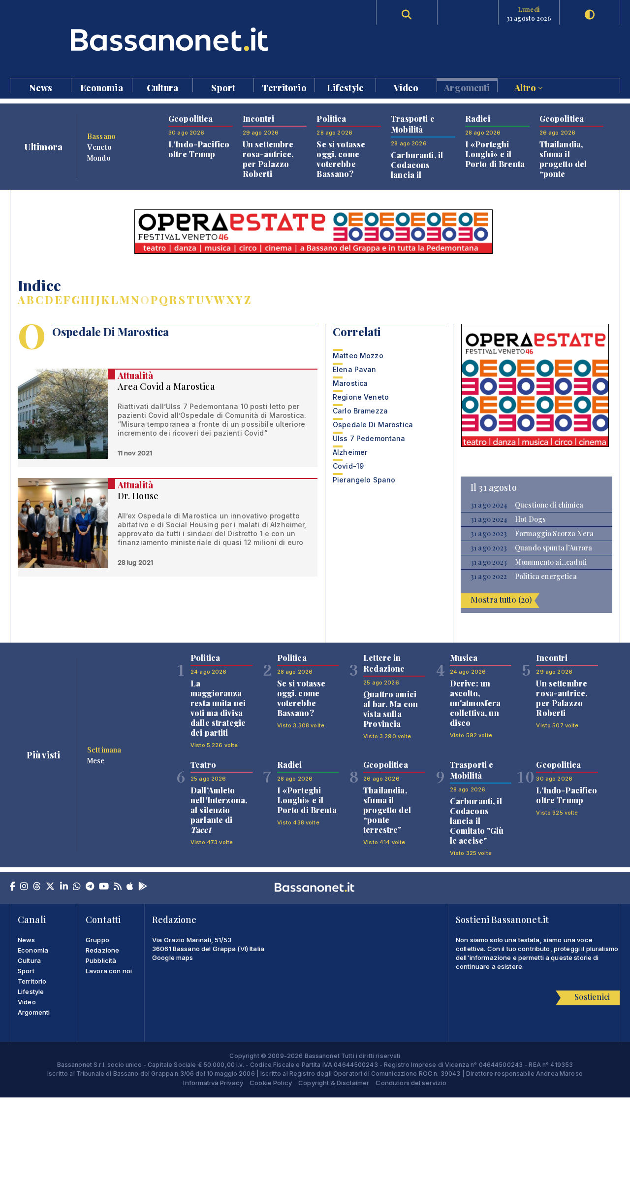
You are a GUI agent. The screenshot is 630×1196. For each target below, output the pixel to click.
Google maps (172, 957)
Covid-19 (348, 466)
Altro (526, 87)
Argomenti (467, 87)
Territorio (284, 87)
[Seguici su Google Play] (142, 887)
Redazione (102, 950)
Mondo (99, 158)
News (41, 87)
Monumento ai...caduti (551, 562)
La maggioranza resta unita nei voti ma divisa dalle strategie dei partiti (218, 708)
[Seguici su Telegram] (90, 887)
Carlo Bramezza (360, 411)
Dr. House (138, 496)
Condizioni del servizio (411, 1083)
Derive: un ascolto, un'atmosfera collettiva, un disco (475, 703)
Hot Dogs (530, 519)
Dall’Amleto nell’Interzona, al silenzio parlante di (218, 810)
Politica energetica (546, 576)
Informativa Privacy (213, 1083)
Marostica (350, 383)
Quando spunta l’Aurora (553, 548)
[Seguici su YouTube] (104, 887)
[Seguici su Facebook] (12, 887)
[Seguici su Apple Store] (129, 887)
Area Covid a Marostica (166, 386)
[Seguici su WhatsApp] (77, 887)
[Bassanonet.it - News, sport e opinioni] (162, 39)
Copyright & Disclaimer (333, 1083)
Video (406, 87)
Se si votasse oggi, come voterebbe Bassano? (340, 159)
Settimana (104, 749)
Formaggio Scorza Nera (554, 533)
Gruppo (97, 940)
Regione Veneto (361, 397)
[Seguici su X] (50, 887)
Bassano (101, 136)
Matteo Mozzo (358, 355)
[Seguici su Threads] (37, 887)
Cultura (162, 87)
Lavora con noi (109, 971)
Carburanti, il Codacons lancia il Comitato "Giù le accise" (477, 821)
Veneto (99, 147)
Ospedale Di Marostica (373, 424)
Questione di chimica (549, 505)
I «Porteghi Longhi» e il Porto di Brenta (495, 154)
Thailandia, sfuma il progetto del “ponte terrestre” (563, 164)
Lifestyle (345, 87)
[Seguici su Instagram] (24, 887)
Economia (101, 87)
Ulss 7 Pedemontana (369, 438)
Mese (96, 760)
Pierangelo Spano (364, 480)
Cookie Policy (271, 1083)
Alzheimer (350, 452)
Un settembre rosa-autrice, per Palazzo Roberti (268, 159)
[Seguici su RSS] (118, 887)
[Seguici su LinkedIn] (64, 887)
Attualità (135, 375)
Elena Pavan (355, 369)
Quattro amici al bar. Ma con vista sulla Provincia (390, 709)
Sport (223, 87)
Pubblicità (101, 960)
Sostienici (592, 996)
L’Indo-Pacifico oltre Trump (198, 149)
